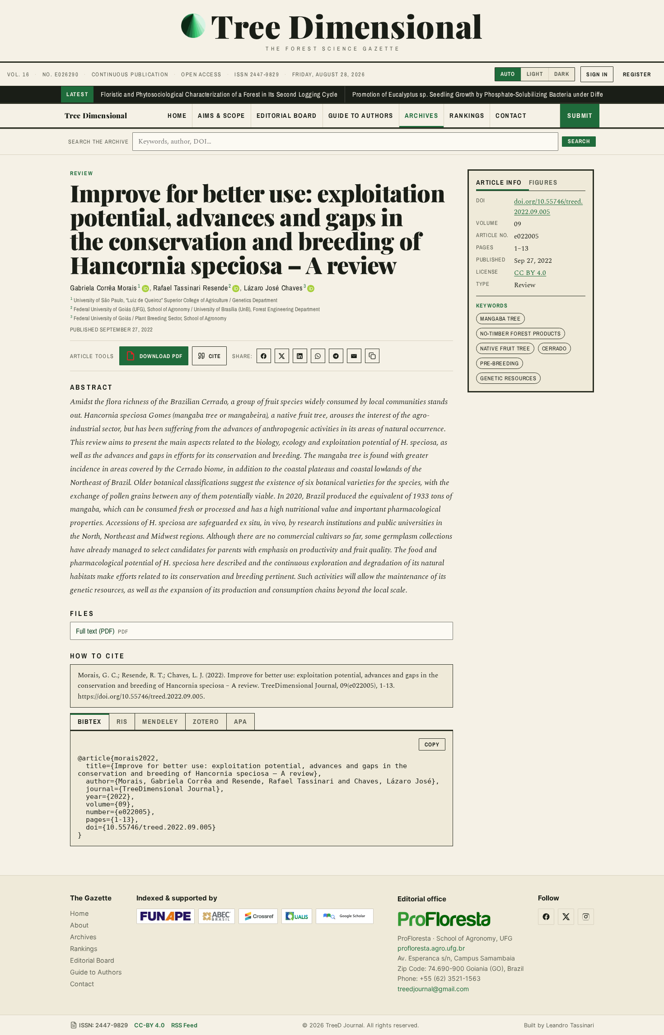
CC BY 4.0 (530, 273)
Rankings (466, 115)
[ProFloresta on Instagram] (586, 917)
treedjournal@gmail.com (433, 989)
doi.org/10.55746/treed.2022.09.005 (548, 206)
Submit (579, 115)
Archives (422, 115)
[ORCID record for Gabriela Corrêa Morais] (145, 288)
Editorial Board (287, 115)
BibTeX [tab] (90, 721)
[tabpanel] (261, 788)
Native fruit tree (505, 348)
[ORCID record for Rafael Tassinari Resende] (235, 288)
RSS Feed (184, 1025)
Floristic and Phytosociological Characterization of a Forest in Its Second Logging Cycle (219, 94)
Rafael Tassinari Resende (190, 288)
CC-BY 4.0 (149, 1025)
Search (579, 141)
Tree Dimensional (96, 115)
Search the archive (98, 141)
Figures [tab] (543, 182)
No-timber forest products (520, 333)
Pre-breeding (499, 363)
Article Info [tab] (499, 182)
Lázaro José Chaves (273, 288)
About (79, 925)
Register (637, 74)
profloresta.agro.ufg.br (431, 948)
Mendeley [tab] (160, 721)
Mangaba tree (500, 318)
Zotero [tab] (206, 721)
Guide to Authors (360, 115)
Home (177, 115)
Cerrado (554, 348)
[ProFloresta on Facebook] (546, 917)
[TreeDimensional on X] (566, 917)
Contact (511, 115)
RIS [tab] (122, 721)
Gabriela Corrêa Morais (103, 288)
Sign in (597, 74)
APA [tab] (240, 721)
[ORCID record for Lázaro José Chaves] (310, 288)
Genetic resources (508, 378)
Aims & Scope (221, 115)
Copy (432, 744)
